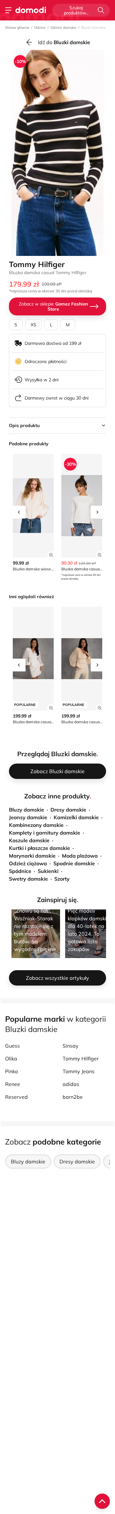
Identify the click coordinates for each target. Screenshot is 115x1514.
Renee (12, 1084)
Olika (11, 1058)
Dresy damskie (68, 809)
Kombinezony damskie (36, 825)
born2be (73, 1097)
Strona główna (17, 27)
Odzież (40, 27)
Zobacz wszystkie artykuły (57, 978)
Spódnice (20, 871)
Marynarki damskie (32, 855)
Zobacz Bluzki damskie (57, 771)
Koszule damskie (29, 840)
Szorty (62, 879)
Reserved (16, 1097)
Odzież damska (63, 27)
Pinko (11, 1071)
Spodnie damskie (74, 863)
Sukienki (48, 871)
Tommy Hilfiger (81, 1058)
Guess (12, 1045)
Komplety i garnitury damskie (44, 832)
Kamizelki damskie (76, 817)
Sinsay (71, 1045)
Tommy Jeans (79, 1071)
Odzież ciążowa (28, 863)
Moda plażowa (80, 855)
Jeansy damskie (28, 817)
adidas (71, 1084)
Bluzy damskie (26, 809)
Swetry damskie (28, 879)
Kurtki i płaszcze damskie (39, 848)
